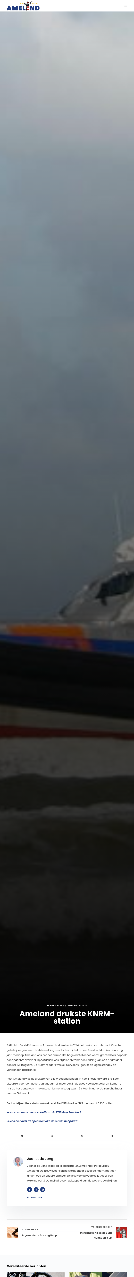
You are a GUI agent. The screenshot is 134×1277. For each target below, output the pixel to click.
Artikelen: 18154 (34, 1197)
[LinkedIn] (112, 1136)
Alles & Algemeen (77, 1005)
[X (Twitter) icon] (42, 1189)
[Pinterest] (82, 1136)
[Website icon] (36, 1189)
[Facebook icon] (29, 1189)
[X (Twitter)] (52, 1136)
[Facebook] (22, 1136)
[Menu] (125, 5)
